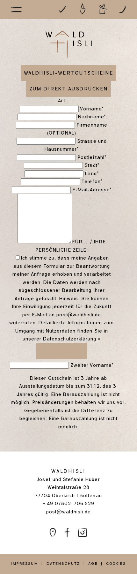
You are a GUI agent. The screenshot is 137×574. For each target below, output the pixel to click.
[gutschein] (103, 9)
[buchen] (62, 9)
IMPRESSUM (24, 563)
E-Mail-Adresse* (92, 190)
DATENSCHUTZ (63, 563)
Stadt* (91, 165)
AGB (92, 563)
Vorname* (92, 109)
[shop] (82, 9)
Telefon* (91, 181)
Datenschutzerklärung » (72, 339)
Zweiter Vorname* (92, 365)
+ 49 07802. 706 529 (69, 503)
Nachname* (91, 117)
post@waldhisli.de (78, 315)
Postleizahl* (91, 157)
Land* (91, 173)
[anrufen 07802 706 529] (123, 9)
